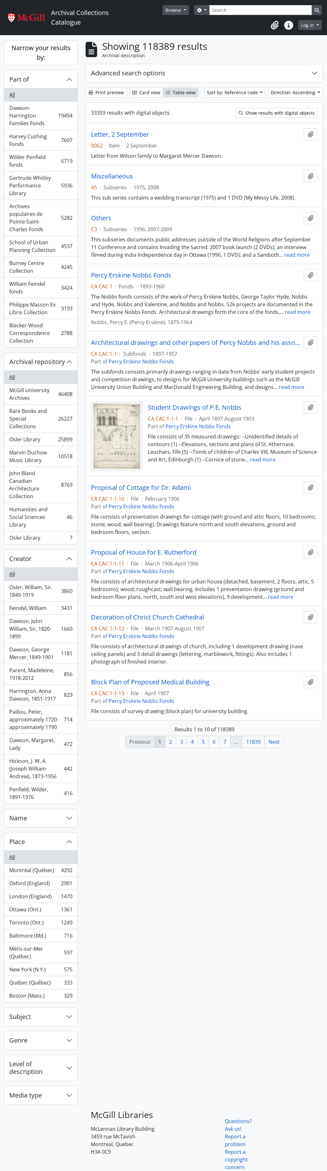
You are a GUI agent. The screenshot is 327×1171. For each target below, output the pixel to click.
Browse (173, 10)
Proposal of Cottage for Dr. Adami (141, 487)
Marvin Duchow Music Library (40, 456)
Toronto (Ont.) (40, 924)
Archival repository (37, 361)
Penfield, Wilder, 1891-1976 (40, 793)
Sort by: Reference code (233, 92)
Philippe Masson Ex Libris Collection (40, 308)
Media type (25, 1095)
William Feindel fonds (40, 287)
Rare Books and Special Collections (40, 418)
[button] (275, 25)
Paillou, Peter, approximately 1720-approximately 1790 (40, 719)
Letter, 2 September (120, 134)
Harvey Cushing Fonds (40, 140)
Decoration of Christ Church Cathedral (147, 617)
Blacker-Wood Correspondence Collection (40, 333)
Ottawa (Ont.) (40, 911)
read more (297, 254)
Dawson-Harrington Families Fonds (40, 115)
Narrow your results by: (41, 52)
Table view (183, 92)
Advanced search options (128, 73)
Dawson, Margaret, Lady (40, 744)
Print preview (109, 92)
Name (18, 818)
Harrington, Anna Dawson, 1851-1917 (40, 695)
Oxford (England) (40, 885)
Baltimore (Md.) (40, 937)
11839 (253, 741)
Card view (149, 92)
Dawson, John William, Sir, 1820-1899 (40, 629)
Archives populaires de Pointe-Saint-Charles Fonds (40, 218)
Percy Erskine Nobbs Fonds (131, 275)
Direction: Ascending (293, 92)
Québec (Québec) (40, 984)
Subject (20, 1016)
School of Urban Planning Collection (40, 246)
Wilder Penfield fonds (40, 161)
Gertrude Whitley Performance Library (40, 185)
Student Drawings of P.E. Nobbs (194, 407)
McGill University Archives (40, 394)
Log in (308, 25)
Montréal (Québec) (40, 872)
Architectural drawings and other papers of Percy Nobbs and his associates (196, 342)
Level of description (25, 1068)
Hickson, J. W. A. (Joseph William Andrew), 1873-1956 (40, 768)
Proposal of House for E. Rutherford (143, 552)
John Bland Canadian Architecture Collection (40, 485)
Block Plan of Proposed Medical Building (150, 682)
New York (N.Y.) (40, 971)
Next (274, 741)
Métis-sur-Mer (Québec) (40, 952)
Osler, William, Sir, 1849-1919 (40, 591)
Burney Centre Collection (40, 267)
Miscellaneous (112, 176)
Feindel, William (40, 610)
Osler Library (40, 441)
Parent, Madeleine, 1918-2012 (40, 674)
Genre (18, 1040)
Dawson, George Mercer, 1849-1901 (40, 653)
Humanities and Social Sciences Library (40, 517)
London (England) (40, 898)
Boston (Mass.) (40, 997)
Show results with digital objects (279, 113)
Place (17, 841)
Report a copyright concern (236, 1159)
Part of (19, 79)
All (12, 94)
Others (101, 218)
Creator (20, 558)
